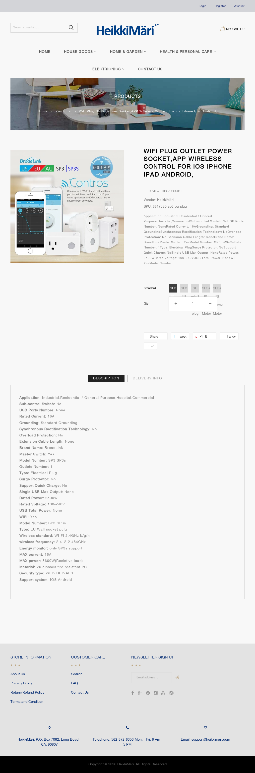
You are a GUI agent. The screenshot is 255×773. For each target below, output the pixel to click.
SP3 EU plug (173, 290)
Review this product (165, 191)
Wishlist (239, 6)
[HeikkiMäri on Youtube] (163, 693)
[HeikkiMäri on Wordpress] (171, 693)
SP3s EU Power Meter (206, 290)
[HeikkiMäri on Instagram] (155, 693)
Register (220, 6)
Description (106, 378)
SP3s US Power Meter (217, 290)
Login (202, 6)
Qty (146, 303)
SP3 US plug (184, 290)
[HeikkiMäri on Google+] (140, 693)
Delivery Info (147, 378)
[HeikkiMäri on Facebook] (132, 693)
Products (127, 97)
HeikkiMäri (125, 764)
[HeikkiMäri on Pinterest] (148, 693)
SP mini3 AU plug (195, 290)
